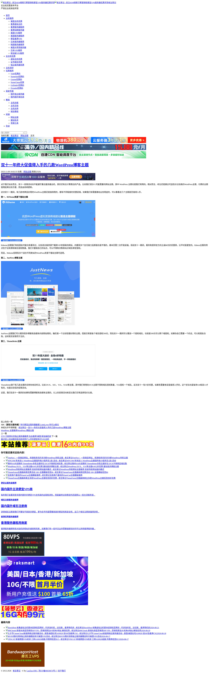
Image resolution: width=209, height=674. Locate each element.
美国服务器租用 (17, 36)
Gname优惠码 (16, 79)
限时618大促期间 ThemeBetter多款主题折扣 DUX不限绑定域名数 (99, 464)
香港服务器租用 (17, 27)
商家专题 (10, 91)
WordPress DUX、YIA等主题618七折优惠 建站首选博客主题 (93, 466)
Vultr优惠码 (15, 74)
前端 (8, 114)
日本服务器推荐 (17, 42)
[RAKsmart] (47, 447)
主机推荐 (10, 18)
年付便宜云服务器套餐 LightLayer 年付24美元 (39, 425)
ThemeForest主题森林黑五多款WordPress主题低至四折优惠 (91, 478)
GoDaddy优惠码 (17, 85)
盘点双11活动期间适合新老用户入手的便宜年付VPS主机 (25, 439)
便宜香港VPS (16, 39)
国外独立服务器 (17, 94)
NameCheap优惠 (17, 82)
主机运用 (14, 109)
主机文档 (14, 106)
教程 (8, 100)
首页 (8, 15)
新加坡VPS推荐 (17, 53)
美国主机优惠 (16, 21)
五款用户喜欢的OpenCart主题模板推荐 (66, 475)
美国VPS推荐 (16, 33)
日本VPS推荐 (16, 50)
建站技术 (14, 120)
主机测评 (10, 68)
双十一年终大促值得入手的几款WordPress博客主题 (45, 165)
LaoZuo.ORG (32, 671)
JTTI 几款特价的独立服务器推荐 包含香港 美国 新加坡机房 (26, 436)
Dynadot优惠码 (17, 88)
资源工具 (14, 123)
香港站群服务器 (17, 30)
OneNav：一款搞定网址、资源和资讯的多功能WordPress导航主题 (100, 458)
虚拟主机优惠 (16, 59)
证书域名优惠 (16, 62)
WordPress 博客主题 (25, 430)
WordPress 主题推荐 (9, 430)
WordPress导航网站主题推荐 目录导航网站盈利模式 (82, 469)
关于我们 (62, 671)
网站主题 (14, 117)
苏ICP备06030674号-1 (47, 671)
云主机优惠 (10, 56)
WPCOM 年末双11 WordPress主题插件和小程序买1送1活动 (91, 461)
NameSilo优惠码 (17, 77)
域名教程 (14, 111)
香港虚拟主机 (16, 24)
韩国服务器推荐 (17, 45)
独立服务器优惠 (17, 65)
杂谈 (8, 126)
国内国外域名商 (17, 97)
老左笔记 (112, 3)
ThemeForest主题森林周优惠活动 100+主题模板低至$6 (85, 472)
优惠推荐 (10, 71)
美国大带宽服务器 (18, 47)
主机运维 (14, 103)
